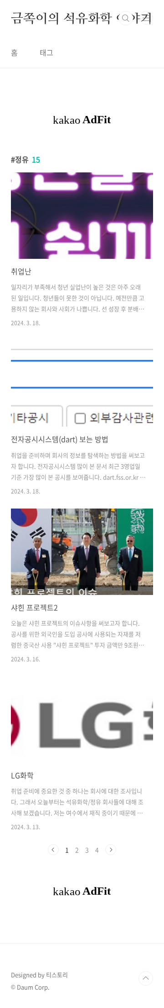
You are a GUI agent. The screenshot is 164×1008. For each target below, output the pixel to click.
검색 (126, 18)
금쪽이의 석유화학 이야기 (81, 18)
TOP (145, 978)
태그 (46, 52)
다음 (110, 849)
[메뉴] (146, 18)
